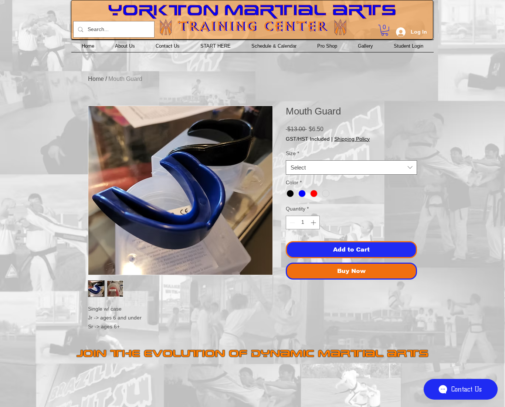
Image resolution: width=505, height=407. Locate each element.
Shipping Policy (352, 139)
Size (292, 153)
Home (96, 79)
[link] (384, 30)
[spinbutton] (302, 222)
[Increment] (314, 222)
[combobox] (351, 167)
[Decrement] (291, 222)
